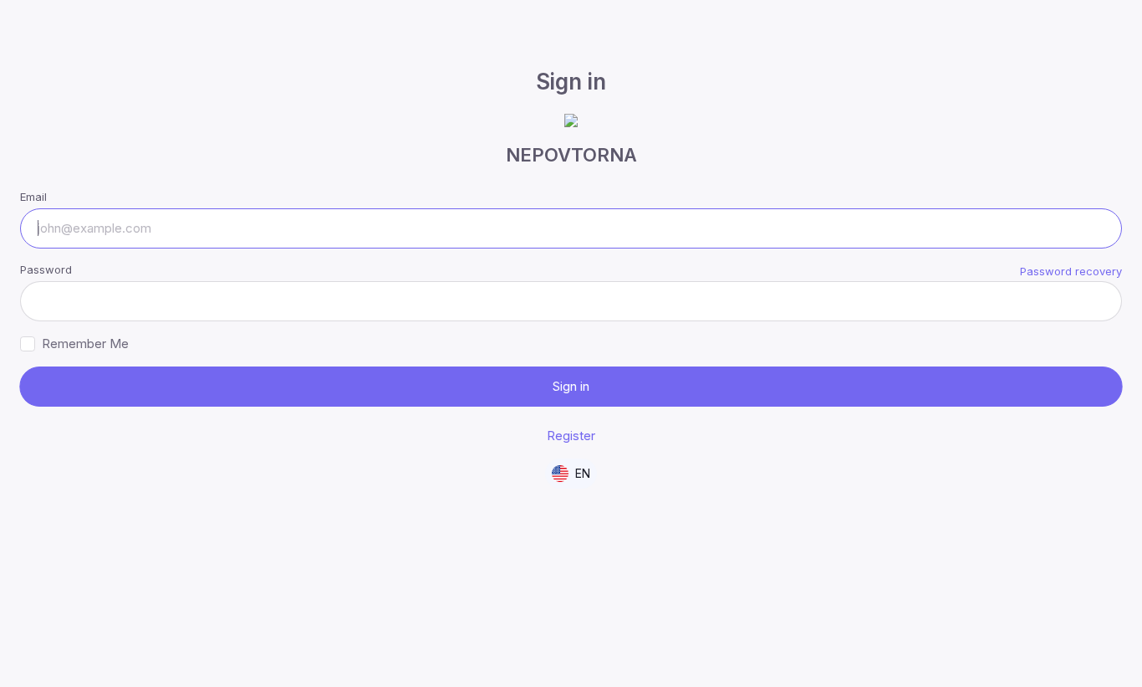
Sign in (571, 386)
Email (33, 196)
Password (46, 269)
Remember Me (85, 343)
